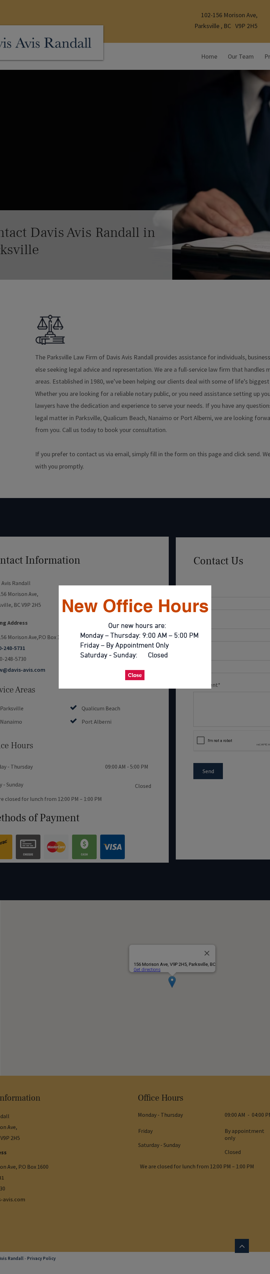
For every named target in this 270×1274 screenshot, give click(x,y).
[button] (134, 675)
